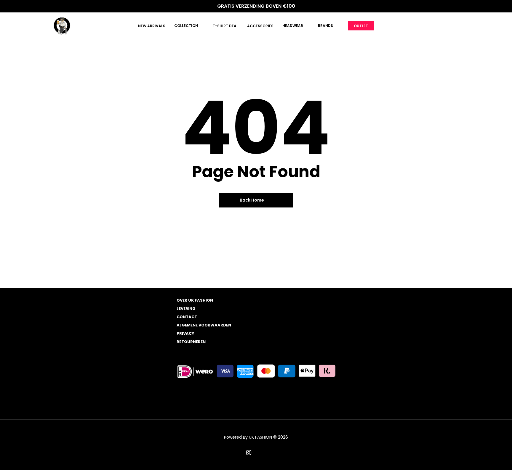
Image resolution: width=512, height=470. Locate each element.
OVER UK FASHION (195, 300)
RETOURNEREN (191, 342)
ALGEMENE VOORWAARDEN (204, 325)
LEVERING (186, 308)
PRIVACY (185, 333)
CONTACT (187, 317)
